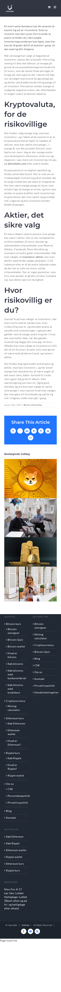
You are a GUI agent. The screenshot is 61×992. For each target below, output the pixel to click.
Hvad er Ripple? (12, 766)
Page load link (8, 940)
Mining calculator (14, 708)
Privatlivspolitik (16, 802)
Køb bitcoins (15, 663)
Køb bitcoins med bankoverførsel (16, 674)
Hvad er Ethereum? (14, 742)
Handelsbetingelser (44, 692)
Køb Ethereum (16, 723)
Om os (10, 783)
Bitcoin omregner (14, 631)
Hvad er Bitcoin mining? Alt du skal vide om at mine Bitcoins (31, 552)
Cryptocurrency (15, 700)
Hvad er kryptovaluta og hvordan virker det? (31, 518)
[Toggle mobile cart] (49, 7)
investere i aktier (32, 256)
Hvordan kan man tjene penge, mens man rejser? (31, 584)
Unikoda (25, 925)
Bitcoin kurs (13, 623)
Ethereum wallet (14, 732)
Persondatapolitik (16, 795)
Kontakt (11, 817)
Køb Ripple (14, 758)
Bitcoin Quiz (15, 639)
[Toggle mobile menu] (55, 7)
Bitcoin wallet (16, 646)
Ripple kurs (13, 752)
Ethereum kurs (15, 718)
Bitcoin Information (33, 405)
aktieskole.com (17, 163)
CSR (10, 789)
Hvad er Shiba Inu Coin (31, 478)
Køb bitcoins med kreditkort (15, 688)
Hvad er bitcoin (12, 655)
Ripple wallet (16, 775)
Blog (9, 810)
